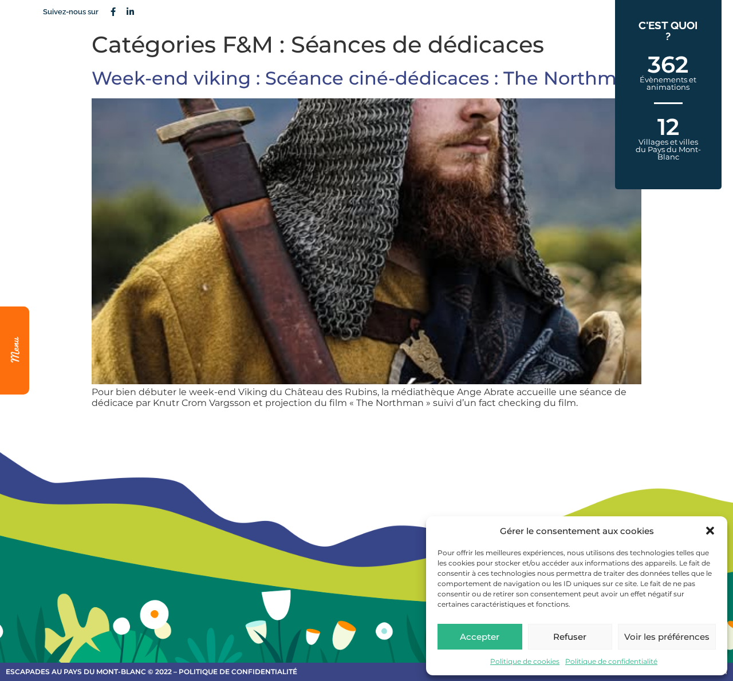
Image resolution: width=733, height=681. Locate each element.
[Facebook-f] (112, 11)
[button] (710, 530)
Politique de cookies (524, 661)
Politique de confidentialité (611, 661)
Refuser (569, 636)
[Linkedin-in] (130, 11)
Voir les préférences (667, 636)
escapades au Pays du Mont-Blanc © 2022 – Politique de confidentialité (151, 671)
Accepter (479, 636)
